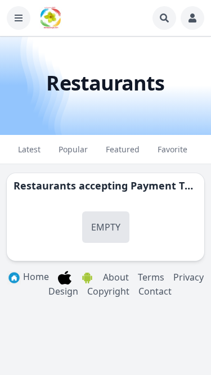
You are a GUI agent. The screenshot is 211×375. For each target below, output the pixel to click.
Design (63, 291)
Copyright (108, 291)
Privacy (188, 277)
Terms (151, 277)
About (116, 277)
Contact (155, 291)
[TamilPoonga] (50, 18)
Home (35, 276)
